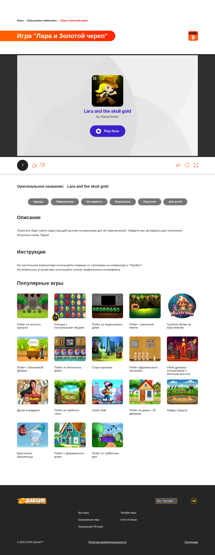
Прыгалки (149, 201)
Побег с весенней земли (141, 326)
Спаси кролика (102, 367)
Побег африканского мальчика (143, 369)
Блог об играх (129, 519)
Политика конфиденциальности (107, 542)
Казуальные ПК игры (90, 526)
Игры (20, 20)
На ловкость (94, 201)
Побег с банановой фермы (30, 369)
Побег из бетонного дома (67, 369)
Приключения (64, 201)
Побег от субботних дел (105, 455)
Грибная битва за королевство (179, 326)
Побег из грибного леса (66, 412)
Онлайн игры (128, 512)
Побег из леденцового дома (107, 326)
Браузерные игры (89, 519)
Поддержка (191, 542)
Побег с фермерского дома (69, 455)
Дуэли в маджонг (28, 410)
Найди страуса (177, 410)
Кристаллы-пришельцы (25, 455)
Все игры (83, 512)
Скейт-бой (99, 410)
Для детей (175, 201)
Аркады (38, 201)
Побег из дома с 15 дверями (142, 412)
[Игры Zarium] (31, 499)
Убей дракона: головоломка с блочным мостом (178, 371)
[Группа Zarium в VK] (194, 501)
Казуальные (122, 201)
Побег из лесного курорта (29, 326)
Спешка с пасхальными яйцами (69, 322)
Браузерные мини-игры (42, 20)
